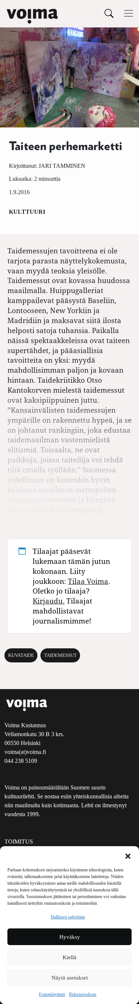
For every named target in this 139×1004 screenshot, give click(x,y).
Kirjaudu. (48, 600)
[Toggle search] (109, 13)
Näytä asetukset (70, 978)
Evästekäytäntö (52, 994)
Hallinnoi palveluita (68, 917)
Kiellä (69, 957)
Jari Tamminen (62, 166)
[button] (128, 855)
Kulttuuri (27, 212)
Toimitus (18, 841)
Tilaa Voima (88, 581)
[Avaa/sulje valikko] (128, 13)
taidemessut (60, 655)
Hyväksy (69, 937)
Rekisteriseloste (82, 994)
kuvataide (21, 655)
